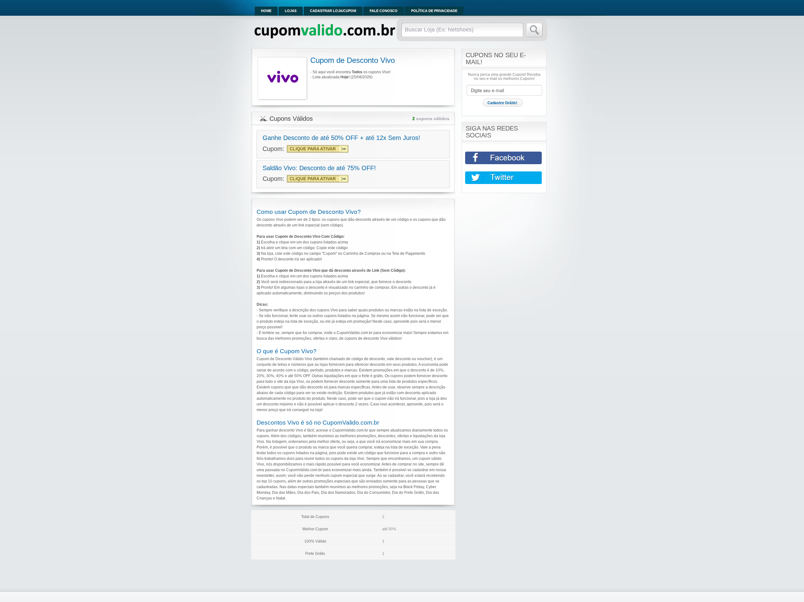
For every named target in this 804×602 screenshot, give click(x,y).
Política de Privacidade (434, 11)
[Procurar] (534, 30)
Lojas (290, 11)
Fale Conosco (384, 11)
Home (266, 11)
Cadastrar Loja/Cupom (333, 11)
